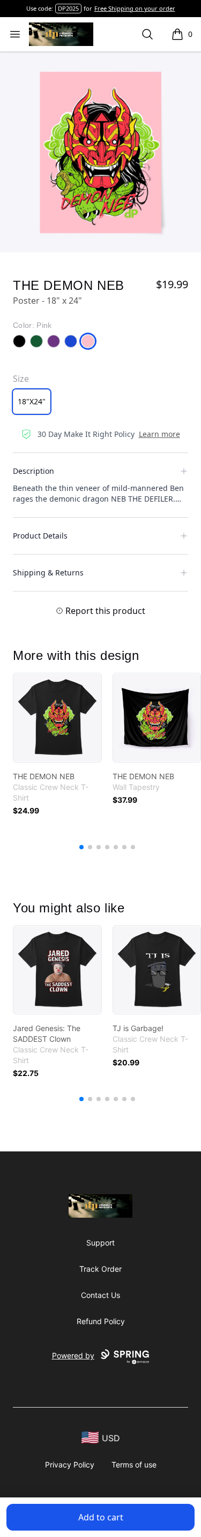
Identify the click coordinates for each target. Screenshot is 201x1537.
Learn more (159, 434)
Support (100, 1242)
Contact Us (100, 1295)
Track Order (100, 1268)
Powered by (73, 1355)
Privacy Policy (69, 1464)
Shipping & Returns (48, 572)
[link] (57, 717)
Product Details (40, 536)
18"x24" (32, 401)
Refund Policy (101, 1321)
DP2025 (68, 8)
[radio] (31, 401)
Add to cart (100, 1517)
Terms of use (134, 1464)
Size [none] (21, 379)
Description (33, 471)
